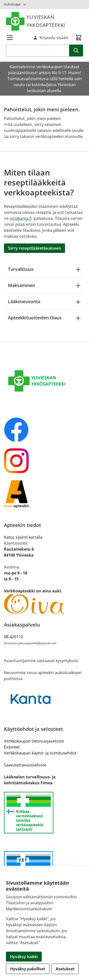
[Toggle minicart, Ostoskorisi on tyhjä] (78, 37)
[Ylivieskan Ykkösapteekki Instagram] (44, 460)
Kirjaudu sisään (54, 37)
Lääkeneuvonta (24, 301)
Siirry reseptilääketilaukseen (34, 248)
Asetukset (65, 969)
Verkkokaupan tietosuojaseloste (34, 741)
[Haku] (76, 51)
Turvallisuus (21, 269)
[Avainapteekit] (44, 494)
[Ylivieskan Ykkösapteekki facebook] (44, 429)
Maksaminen (21, 285)
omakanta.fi (21, 218)
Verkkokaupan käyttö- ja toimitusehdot (40, 753)
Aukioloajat (12, 4)
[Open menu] (10, 38)
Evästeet (12, 747)
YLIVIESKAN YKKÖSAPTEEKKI (45, 21)
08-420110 (13, 636)
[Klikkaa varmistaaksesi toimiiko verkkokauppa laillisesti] (44, 812)
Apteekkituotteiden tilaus (35, 318)
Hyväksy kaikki (24, 956)
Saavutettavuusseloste (25, 765)
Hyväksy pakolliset (27, 969)
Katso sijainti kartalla (23, 537)
